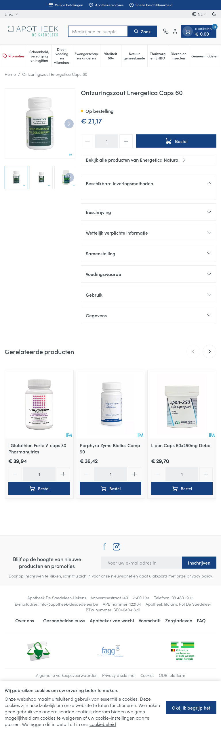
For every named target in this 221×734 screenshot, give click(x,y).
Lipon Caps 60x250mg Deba (181, 445)
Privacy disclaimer (119, 675)
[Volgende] (69, 123)
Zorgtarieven (178, 620)
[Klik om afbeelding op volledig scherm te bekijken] (40, 124)
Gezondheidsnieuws (64, 620)
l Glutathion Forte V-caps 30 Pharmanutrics (37, 448)
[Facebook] (104, 546)
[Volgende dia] (209, 351)
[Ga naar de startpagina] (33, 31)
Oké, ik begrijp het (191, 707)
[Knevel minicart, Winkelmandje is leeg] (187, 31)
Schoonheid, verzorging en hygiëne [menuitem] (40, 56)
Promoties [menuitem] (16, 55)
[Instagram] (116, 546)
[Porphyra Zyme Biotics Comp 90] (110, 404)
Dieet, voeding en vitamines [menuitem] (63, 56)
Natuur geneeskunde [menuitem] (135, 55)
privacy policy (199, 576)
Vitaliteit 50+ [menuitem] (112, 55)
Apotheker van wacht (112, 620)
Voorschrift (150, 620)
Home (10, 74)
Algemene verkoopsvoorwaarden (67, 675)
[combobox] (98, 31)
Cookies (147, 675)
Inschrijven (199, 562)
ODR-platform (172, 675)
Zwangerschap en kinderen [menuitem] (87, 55)
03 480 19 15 (183, 597)
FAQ (201, 620)
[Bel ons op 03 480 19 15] (166, 31)
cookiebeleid (102, 724)
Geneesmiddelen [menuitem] (206, 56)
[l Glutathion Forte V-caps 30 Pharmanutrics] (39, 404)
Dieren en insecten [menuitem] (180, 55)
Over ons (24, 620)
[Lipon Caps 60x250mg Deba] (182, 404)
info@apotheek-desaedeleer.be (69, 604)
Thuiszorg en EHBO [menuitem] (159, 55)
